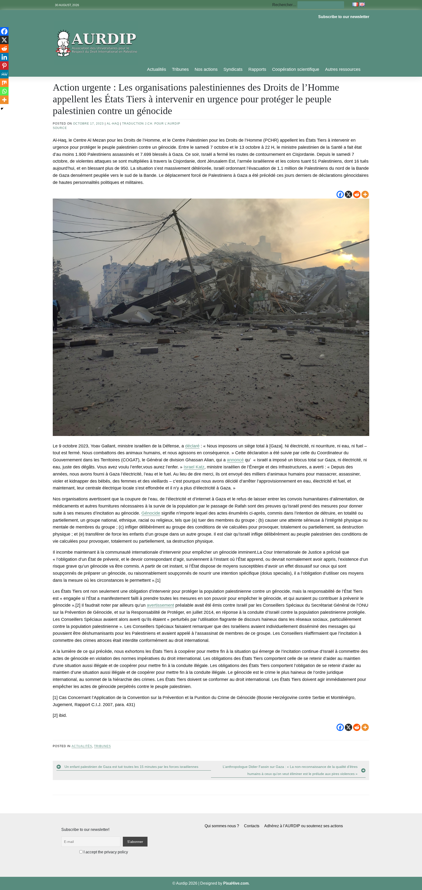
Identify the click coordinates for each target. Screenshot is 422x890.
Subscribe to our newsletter (343, 17)
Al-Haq (113, 123)
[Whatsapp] (4, 91)
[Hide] (2, 109)
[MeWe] (4, 74)
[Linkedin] (4, 57)
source (60, 128)
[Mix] (4, 82)
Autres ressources (342, 69)
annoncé (235, 459)
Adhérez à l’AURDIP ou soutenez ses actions (303, 826)
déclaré (192, 446)
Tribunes (180, 69)
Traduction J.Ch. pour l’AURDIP (151, 123)
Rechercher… (284, 5)
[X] (348, 194)
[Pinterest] (4, 65)
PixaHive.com (236, 883)
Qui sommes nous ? (222, 826)
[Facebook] (340, 194)
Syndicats (233, 69)
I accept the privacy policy (105, 852)
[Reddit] (356, 194)
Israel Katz (194, 467)
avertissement (160, 605)
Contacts (251, 826)
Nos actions (206, 69)
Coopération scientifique (295, 69)
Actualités (156, 69)
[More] (365, 194)
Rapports (257, 69)
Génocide (150, 513)
